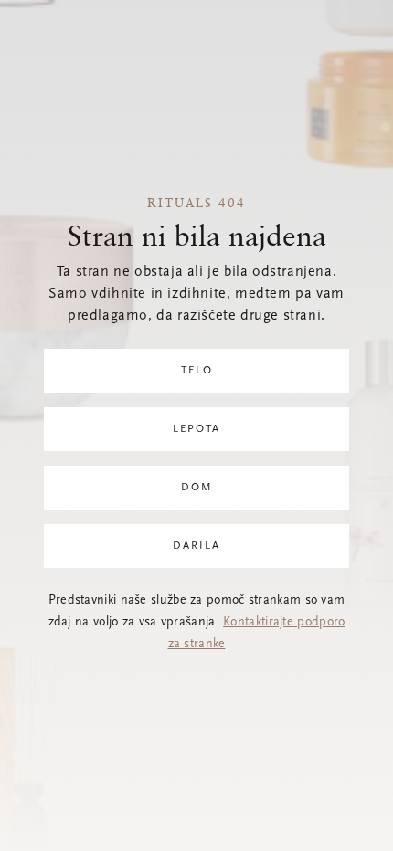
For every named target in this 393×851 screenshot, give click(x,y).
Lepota (196, 429)
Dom (197, 487)
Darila (196, 546)
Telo (197, 370)
